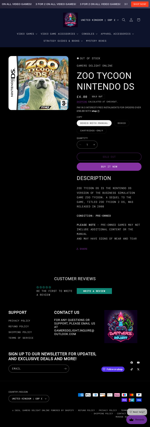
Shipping (82, 101)
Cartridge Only (93, 131)
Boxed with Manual (96, 123)
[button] (27, 33)
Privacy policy (108, 410)
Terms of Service (21, 337)
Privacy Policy (19, 320)
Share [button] (83, 248)
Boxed (123, 123)
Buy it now (109, 166)
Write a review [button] (94, 290)
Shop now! (139, 4)
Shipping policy (103, 413)
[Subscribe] (65, 369)
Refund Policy (18, 326)
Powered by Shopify (62, 410)
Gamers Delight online (36, 410)
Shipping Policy (20, 332)
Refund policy (86, 410)
